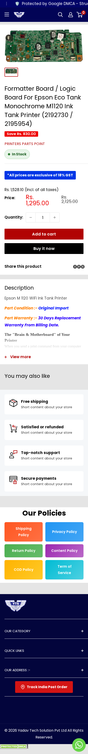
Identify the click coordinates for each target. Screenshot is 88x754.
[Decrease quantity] (30, 217)
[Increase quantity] (54, 217)
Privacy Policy (64, 531)
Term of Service (65, 569)
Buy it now (44, 248)
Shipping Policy (24, 531)
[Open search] (60, 14)
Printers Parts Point (25, 143)
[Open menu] (7, 14)
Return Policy (23, 550)
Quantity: (14, 217)
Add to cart (44, 234)
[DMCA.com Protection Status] (14, 747)
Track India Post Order (47, 687)
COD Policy (23, 569)
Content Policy (64, 550)
